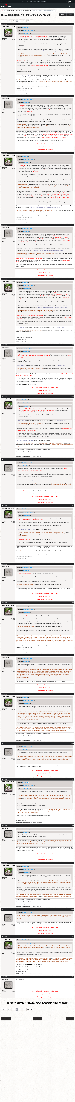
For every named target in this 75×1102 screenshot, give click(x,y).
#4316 (72, 564)
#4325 (72, 936)
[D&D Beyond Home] (6, 5)
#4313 (72, 396)
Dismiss (71, 1)
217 (20, 20)
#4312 (72, 344)
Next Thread (70, 1018)
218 (23, 20)
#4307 (72, 24)
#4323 (72, 863)
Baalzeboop (25, 27)
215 (13, 20)
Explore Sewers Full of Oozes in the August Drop (34, 1)
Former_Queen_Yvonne (28, 30)
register (47, 1003)
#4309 (72, 153)
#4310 (72, 225)
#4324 (72, 909)
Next (31, 20)
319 (28, 20)
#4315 (72, 505)
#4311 (72, 278)
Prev (3, 20)
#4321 (72, 779)
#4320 (72, 743)
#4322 (72, 825)
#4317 (72, 602)
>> (28, 27)
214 (10, 20)
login (37, 1003)
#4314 (72, 459)
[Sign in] (69, 5)
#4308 (72, 96)
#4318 (72, 655)
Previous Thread (5, 1018)
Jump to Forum (37, 1018)
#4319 (72, 694)
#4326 (72, 976)
